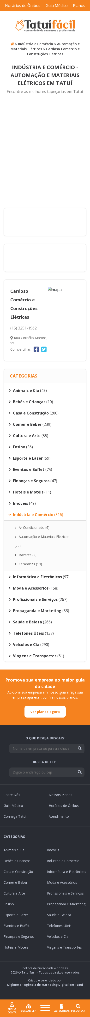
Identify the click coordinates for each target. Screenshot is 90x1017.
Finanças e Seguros (19, 936)
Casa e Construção (18, 871)
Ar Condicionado (33, 527)
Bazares (27, 555)
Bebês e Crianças (17, 861)
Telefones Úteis (59, 925)
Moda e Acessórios (62, 882)
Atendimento (59, 816)
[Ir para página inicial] (12, 44)
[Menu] (45, 1008)
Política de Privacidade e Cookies (45, 968)
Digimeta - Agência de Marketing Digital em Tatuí (45, 985)
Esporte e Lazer (16, 915)
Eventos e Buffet (17, 925)
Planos (79, 5)
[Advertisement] (45, 151)
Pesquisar (78, 1010)
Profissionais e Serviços (65, 893)
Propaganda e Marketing (66, 904)
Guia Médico (57, 5)
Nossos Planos (60, 794)
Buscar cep (28, 1010)
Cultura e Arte (14, 893)
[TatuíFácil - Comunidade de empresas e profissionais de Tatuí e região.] (45, 25)
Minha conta (12, 1010)
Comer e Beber (15, 882)
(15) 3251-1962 (23, 328)
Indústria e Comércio (35, 44)
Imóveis (53, 850)
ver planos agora (45, 711)
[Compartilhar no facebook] (36, 349)
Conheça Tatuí (15, 816)
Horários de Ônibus (22, 5)
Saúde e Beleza (59, 915)
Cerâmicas (30, 564)
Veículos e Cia (57, 936)
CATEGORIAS (62, 1010)
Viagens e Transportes (64, 947)
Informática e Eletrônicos (66, 871)
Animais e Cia (14, 850)
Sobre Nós (12, 794)
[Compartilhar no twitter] (44, 349)
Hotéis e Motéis (16, 947)
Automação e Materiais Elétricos (42, 541)
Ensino (9, 904)
